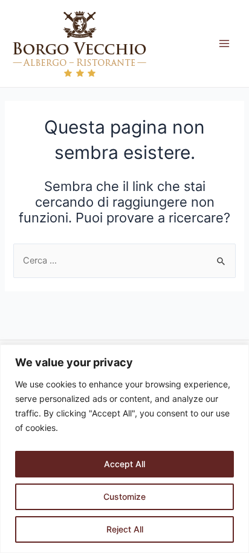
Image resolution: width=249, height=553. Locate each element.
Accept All (124, 464)
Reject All (124, 529)
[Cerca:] (124, 260)
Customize (124, 496)
